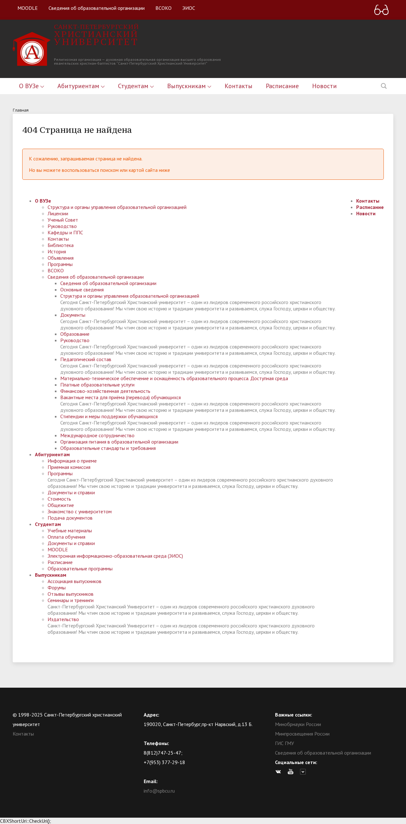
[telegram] (304, 771)
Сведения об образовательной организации (97, 8)
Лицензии (58, 213)
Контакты (238, 86)
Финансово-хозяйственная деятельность (105, 391)
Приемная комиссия (69, 467)
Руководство (62, 226)
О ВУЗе (29, 86)
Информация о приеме (72, 460)
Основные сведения (82, 289)
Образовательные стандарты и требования (108, 448)
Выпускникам (187, 86)
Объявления (61, 258)
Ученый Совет (63, 220)
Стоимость (59, 499)
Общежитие (61, 505)
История (57, 251)
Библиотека (61, 245)
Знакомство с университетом (80, 511)
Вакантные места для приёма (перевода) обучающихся (120, 397)
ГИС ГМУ (284, 743)
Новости (324, 86)
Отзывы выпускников (71, 594)
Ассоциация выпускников (75, 581)
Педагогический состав (85, 359)
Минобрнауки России (298, 724)
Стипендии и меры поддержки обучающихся (109, 416)
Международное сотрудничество (97, 435)
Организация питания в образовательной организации (119, 441)
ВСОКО (163, 8)
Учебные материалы (70, 530)
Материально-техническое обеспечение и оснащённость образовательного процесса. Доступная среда (174, 378)
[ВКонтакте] (280, 771)
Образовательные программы (80, 568)
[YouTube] (292, 771)
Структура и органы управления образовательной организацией (117, 207)
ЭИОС (188, 8)
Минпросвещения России (302, 733)
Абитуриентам (79, 86)
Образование (74, 334)
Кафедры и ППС (65, 232)
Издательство (63, 619)
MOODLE (27, 8)
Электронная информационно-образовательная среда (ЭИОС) (115, 556)
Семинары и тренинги (71, 600)
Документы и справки (71, 492)
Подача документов (70, 518)
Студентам (134, 86)
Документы (72, 315)
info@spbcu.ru (159, 791)
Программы (60, 264)
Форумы (57, 587)
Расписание (282, 86)
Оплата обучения (66, 537)
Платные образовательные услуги (97, 384)
